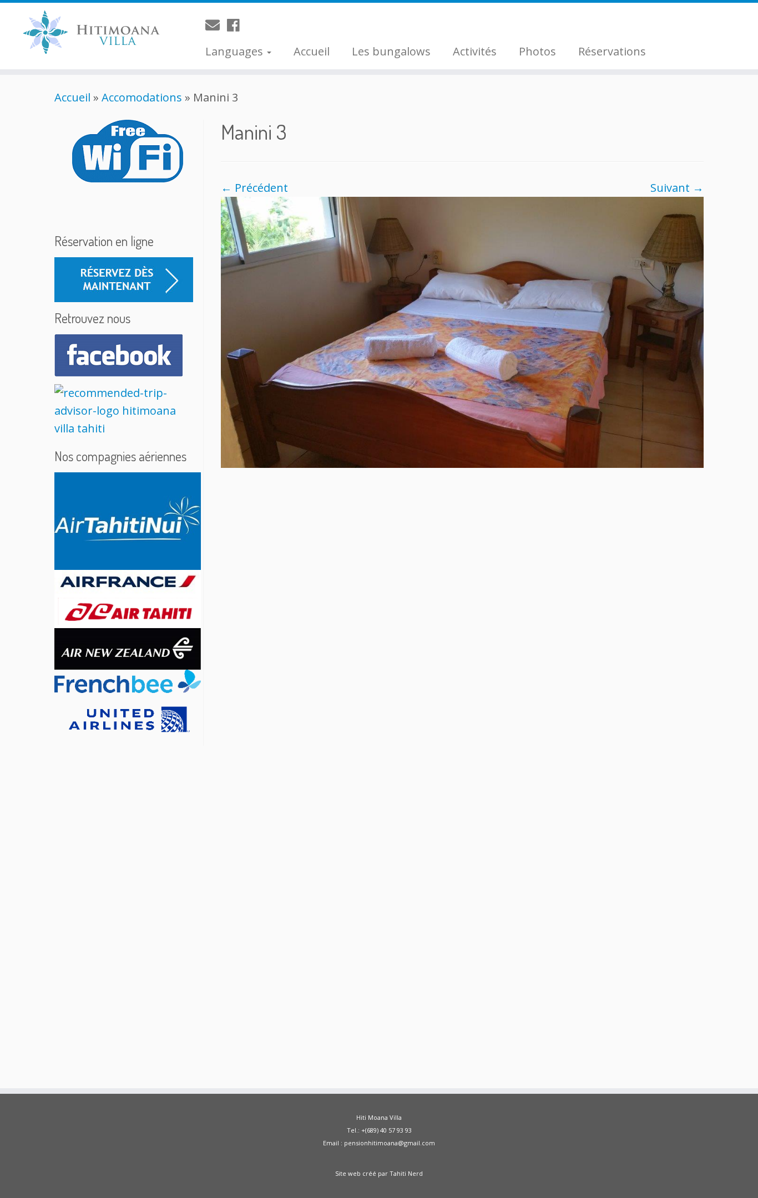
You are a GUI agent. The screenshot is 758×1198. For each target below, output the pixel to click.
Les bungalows (391, 51)
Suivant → (677, 187)
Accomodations (142, 97)
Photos (537, 51)
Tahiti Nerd (406, 1173)
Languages (235, 51)
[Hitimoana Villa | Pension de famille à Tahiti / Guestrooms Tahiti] (87, 33)
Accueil (312, 51)
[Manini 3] (462, 331)
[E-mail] (216, 25)
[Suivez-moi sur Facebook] (237, 25)
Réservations (612, 51)
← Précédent (254, 187)
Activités (475, 51)
